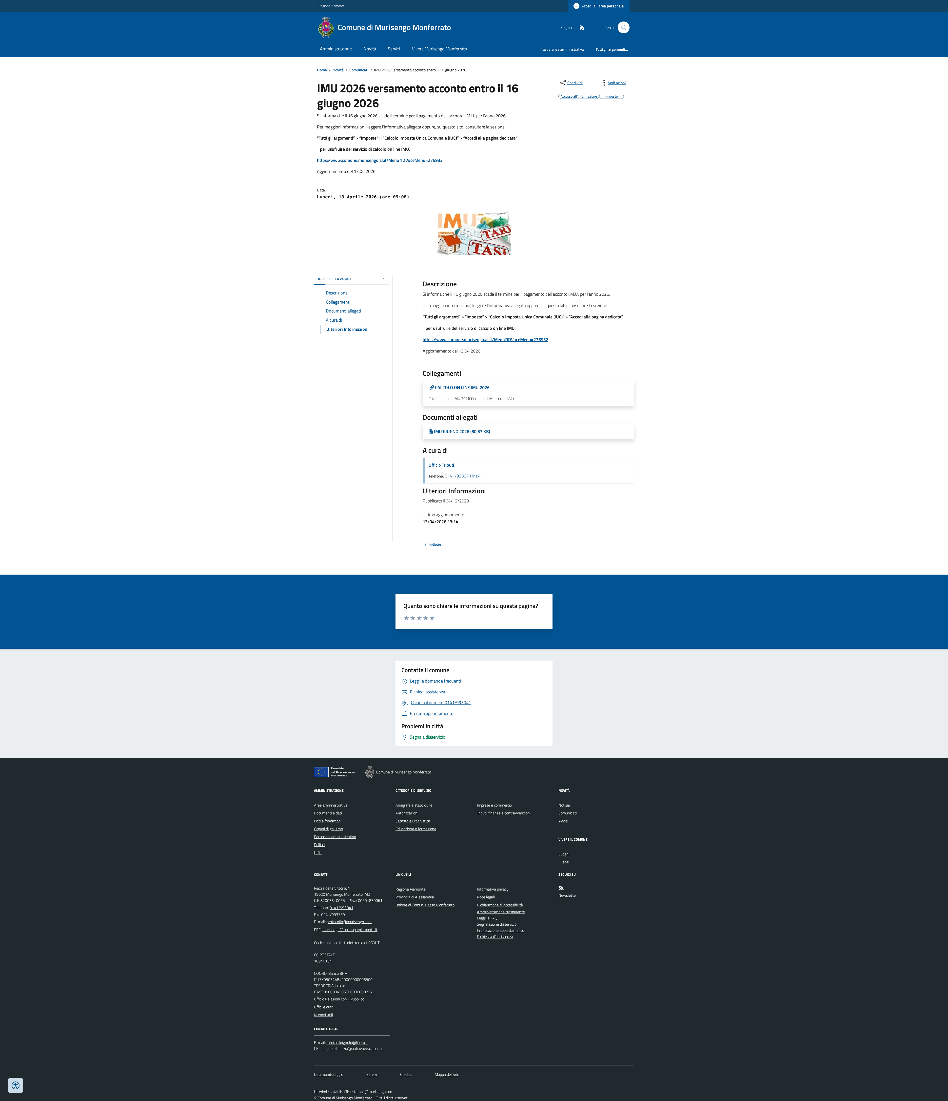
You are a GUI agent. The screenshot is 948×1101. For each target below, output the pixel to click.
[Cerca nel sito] (622, 27)
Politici (319, 845)
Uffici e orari (323, 1007)
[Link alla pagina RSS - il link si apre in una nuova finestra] (582, 27)
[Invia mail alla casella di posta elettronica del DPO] (347, 1042)
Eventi (563, 862)
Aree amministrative (330, 805)
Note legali (486, 897)
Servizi (394, 48)
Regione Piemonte (331, 5)
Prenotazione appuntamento (500, 930)
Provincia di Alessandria (414, 897)
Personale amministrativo (335, 837)
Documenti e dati (328, 813)
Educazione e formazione (415, 829)
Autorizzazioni (406, 813)
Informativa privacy (493, 889)
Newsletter (567, 895)
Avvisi (563, 821)
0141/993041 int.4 (463, 476)
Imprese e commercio (494, 805)
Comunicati (358, 70)
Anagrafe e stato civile (413, 805)
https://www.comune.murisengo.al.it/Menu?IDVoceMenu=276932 (380, 160)
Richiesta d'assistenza (495, 936)
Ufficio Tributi (441, 465)
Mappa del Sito (447, 1074)
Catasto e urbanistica (412, 821)
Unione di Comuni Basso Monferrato (424, 905)
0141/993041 (341, 908)
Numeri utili (323, 1015)
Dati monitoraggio (328, 1074)
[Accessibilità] (16, 1085)
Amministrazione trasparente (501, 912)
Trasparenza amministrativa (562, 49)
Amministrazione (336, 48)
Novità (370, 48)
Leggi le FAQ (487, 918)
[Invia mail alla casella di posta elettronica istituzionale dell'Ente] (349, 922)
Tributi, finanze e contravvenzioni (504, 813)
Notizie (564, 805)
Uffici (318, 852)
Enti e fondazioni (327, 821)
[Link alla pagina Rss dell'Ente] (561, 888)
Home (322, 70)
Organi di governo (328, 829)
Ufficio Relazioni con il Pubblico (339, 999)
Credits (406, 1074)
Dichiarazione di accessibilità (500, 905)
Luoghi (563, 854)
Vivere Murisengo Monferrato (439, 48)
